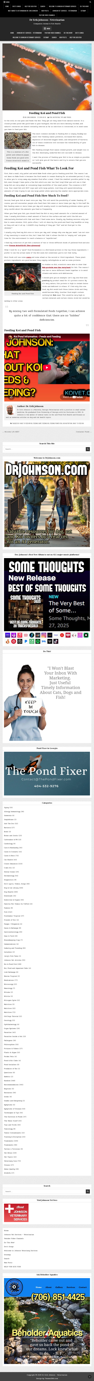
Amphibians (9, 819)
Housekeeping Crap (12, 940)
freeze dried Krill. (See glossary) (24, 245)
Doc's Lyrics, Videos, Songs (15, 884)
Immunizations (10, 944)
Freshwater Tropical (12, 916)
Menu (8, 2)
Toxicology (8, 1129)
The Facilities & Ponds (13, 1117)
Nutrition (56, 117)
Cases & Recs (9, 855)
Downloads (8, 896)
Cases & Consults (11, 852)
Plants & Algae (10, 1052)
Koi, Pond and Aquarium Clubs (16, 968)
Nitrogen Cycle (10, 1000)
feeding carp (37, 423)
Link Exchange (9, 972)
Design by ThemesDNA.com (47, 1378)
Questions (8, 1072)
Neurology (8, 988)
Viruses (7, 1165)
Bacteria (7, 827)
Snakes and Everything (13, 1101)
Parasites (8, 1032)
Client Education (11, 864)
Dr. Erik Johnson (30, 117)
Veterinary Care (10, 1161)
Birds (6, 831)
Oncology (7, 1020)
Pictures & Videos (11, 1048)
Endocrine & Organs (12, 900)
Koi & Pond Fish (10, 964)
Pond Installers (10, 1064)
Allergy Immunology (12, 811)
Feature (7, 908)
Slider (6, 1097)
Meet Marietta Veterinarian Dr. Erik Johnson (23, 11)
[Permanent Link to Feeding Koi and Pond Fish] (47, 76)
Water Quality (9, 1169)
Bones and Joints (11, 835)
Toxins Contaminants (12, 1133)
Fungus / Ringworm (11, 924)
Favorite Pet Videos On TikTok (16, 904)
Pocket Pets (9, 1056)
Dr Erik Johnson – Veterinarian (47, 20)
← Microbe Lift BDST (10, 432)
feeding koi (45, 423)
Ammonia (7, 815)
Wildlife (7, 1173)
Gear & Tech (9, 936)
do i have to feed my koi (24, 423)
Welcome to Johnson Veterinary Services (62, 6)
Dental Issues (9, 872)
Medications (9, 980)
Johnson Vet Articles (12, 960)
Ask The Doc (9, 823)
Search (42, 6)
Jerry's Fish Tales (11, 956)
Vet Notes (8, 1153)
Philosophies (9, 1044)
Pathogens (8, 1040)
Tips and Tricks (65, 117)
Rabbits (7, 1076)
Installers (8, 952)
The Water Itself (11, 1121)
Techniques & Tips (11, 1113)
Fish (51, 117)
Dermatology (9, 876)
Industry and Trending (13, 948)
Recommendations (11, 1085)
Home (7, 6)
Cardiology (8, 843)
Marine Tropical (10, 976)
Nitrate (7, 992)
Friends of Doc (10, 920)
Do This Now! (84, 6)
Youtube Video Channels (47, 15)
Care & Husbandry (11, 848)
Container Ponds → (84, 432)
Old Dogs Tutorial (11, 1016)
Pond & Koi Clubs (11, 1060)
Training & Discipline (12, 1137)
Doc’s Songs (16, 6)
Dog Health (8, 892)
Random (7, 1080)
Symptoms (8, 1105)
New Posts (45, 11)
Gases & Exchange (11, 928)
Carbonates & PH (11, 839)
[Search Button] (90, 2)
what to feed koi (78, 423)
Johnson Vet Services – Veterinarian (65, 11)
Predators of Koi (10, 1068)
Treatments (8, 1141)
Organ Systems (10, 1028)
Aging (6, 807)
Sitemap (83, 11)
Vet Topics (8, 1157)
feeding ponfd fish (56, 423)
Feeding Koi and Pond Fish (47, 113)
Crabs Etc (8, 868)
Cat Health (8, 860)
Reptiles (7, 1089)
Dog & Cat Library (11, 888)
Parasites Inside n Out (13, 1036)
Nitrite (7, 996)
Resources (8, 1092)
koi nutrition (67, 423)
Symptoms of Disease (12, 1109)
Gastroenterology (11, 932)
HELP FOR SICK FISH (31, 6)
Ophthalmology (10, 1024)
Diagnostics (9, 880)
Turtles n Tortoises (12, 1149)
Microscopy (8, 984)
